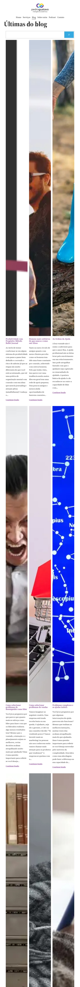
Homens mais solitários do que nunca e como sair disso (39, 341)
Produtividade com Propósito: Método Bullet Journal (14, 341)
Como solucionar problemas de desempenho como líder (16, 707)
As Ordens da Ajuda (61, 339)
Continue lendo (12, 399)
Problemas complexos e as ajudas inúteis (62, 706)
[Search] (69, 35)
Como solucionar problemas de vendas (38, 706)
